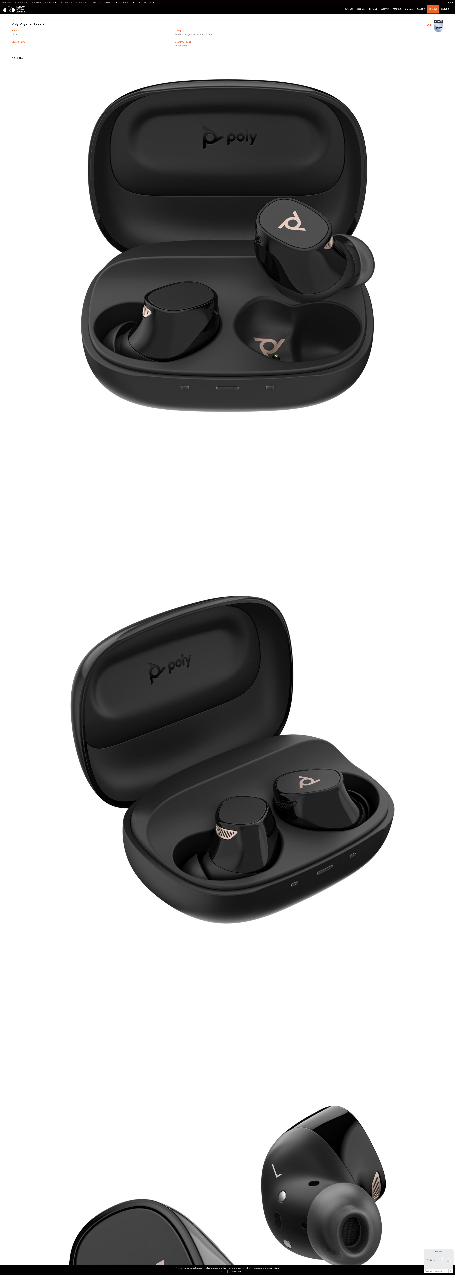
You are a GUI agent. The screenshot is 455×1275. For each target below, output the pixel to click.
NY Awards (80, 2)
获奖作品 (373, 9)
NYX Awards (49, 2)
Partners (409, 9)
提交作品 (433, 9)
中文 (450, 2)
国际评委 (397, 9)
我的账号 (445, 9)
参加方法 (349, 9)
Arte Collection (126, 2)
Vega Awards (36, 2)
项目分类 (361, 9)
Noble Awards (109, 2)
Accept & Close (219, 1272)
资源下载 (385, 9)
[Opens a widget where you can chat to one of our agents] (438, 1261)
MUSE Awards (20, 2)
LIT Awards (94, 2)
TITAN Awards (65, 2)
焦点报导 (421, 9)
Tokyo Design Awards (146, 2)
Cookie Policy (236, 1271)
